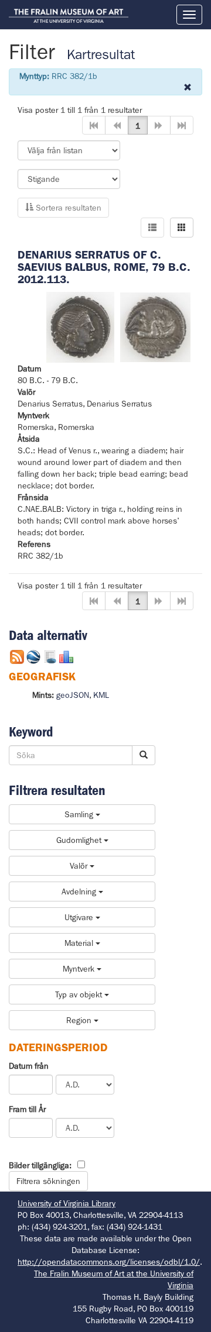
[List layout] (152, 228)
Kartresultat (101, 55)
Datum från (29, 1066)
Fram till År (27, 1109)
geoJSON (72, 695)
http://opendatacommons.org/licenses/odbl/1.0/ (109, 1262)
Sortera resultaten (67, 207)
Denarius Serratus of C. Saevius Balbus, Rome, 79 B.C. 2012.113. (104, 267)
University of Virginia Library (66, 1203)
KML (101, 695)
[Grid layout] (181, 228)
